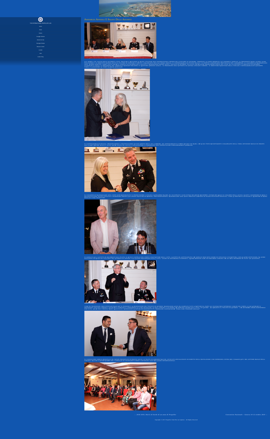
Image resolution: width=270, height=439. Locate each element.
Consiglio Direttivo (40, 36)
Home (40, 26)
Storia (40, 29)
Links (40, 53)
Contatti (40, 50)
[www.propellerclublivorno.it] (40, 21)
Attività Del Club (40, 40)
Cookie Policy (40, 56)
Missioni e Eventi (40, 46)
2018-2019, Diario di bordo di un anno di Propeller (155, 414)
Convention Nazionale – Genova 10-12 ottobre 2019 (246, 414)
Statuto (40, 33)
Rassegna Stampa (40, 43)
